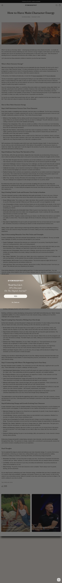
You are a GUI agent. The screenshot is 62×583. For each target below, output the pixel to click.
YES (15, 296)
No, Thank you (15, 302)
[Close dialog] (60, 276)
